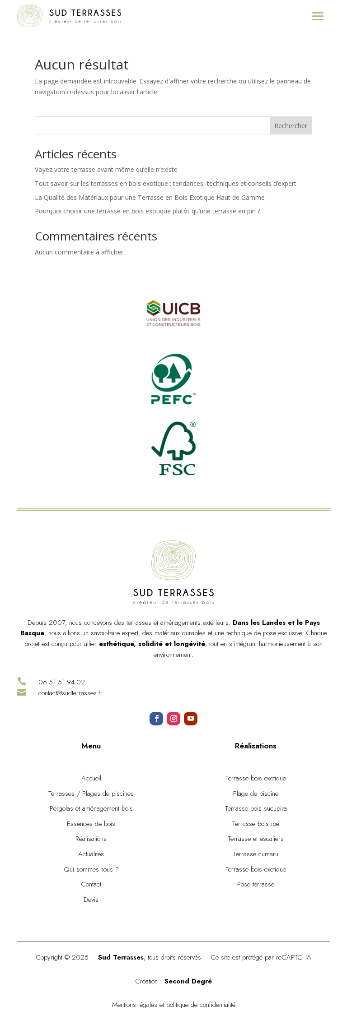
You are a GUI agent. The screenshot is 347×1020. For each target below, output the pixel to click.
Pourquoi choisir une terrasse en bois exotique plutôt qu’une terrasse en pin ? (148, 211)
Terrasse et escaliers (256, 839)
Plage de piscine (255, 793)
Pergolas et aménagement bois (91, 808)
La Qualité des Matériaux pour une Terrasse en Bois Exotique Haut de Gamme (151, 197)
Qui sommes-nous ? (91, 869)
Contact (91, 884)
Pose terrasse (255, 884)
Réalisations (91, 839)
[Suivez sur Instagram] (173, 718)
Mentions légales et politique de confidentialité (173, 1005)
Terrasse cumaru (255, 854)
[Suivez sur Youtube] (190, 718)
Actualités (91, 854)
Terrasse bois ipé (255, 824)
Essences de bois (91, 824)
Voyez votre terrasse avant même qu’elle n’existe (106, 169)
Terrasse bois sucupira (256, 808)
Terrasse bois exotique (255, 778)
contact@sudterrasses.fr (70, 693)
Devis (91, 900)
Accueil (91, 778)
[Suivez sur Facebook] (156, 718)
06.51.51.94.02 (61, 682)
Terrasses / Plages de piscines (91, 793)
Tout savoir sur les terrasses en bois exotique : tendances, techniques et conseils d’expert (165, 183)
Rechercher (290, 125)
